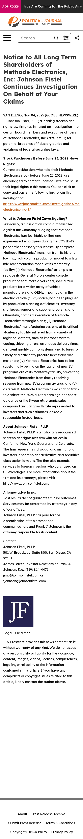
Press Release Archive (48, 814)
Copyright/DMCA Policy (28, 832)
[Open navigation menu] (7, 38)
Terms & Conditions (60, 823)
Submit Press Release (25, 823)
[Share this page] (77, 38)
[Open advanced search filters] (66, 37)
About (22, 814)
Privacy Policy (62, 832)
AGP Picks (10, 6)
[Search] (56, 37)
